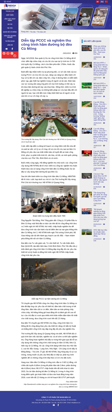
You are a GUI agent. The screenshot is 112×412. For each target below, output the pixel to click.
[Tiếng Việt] (97, 2)
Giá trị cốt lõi (7, 36)
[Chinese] (106, 2)
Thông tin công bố (8, 32)
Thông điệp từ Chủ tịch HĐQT (9, 15)
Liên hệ (10, 45)
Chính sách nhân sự (9, 41)
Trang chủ (10, 11)
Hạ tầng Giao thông (9, 24)
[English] (102, 2)
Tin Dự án (6, 28)
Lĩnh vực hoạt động (10, 19)
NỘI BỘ (8, 1)
